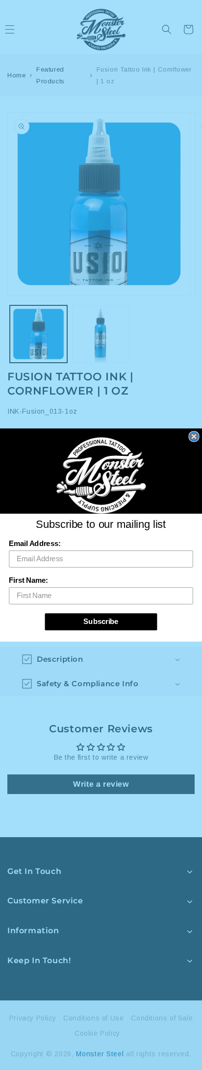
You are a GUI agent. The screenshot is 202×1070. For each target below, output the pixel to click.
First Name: (28, 580)
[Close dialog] (193, 436)
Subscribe (100, 621)
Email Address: (34, 543)
